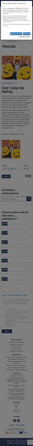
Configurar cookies (24, 36)
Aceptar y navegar (16, 34)
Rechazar (26, 34)
